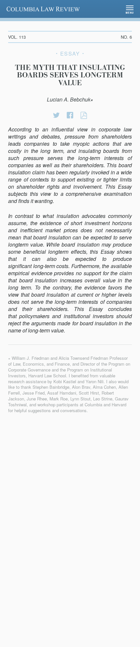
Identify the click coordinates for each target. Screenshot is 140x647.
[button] (129, 9)
